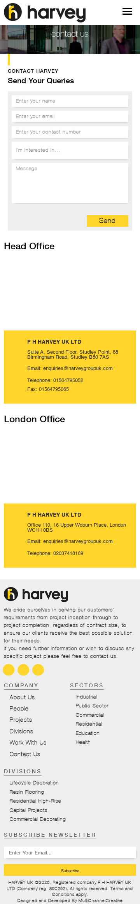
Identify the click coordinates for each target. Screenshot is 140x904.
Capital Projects (28, 810)
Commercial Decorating (38, 819)
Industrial (86, 697)
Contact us (25, 754)
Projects (21, 720)
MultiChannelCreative (101, 900)
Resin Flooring (27, 792)
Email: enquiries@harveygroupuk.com (70, 368)
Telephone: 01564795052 (55, 380)
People (19, 708)
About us (22, 697)
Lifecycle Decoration (34, 783)
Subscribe (70, 870)
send (107, 220)
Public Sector (92, 706)
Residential (89, 724)
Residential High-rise (35, 801)
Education (88, 733)
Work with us (28, 743)
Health (83, 742)
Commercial (90, 715)
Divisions (21, 731)
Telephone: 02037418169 (55, 553)
